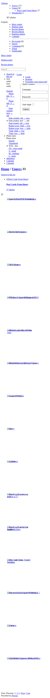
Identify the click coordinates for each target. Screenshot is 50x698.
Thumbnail (13, 143)
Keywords (16, 41)
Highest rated (17, 27)
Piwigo (15, 696)
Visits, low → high (17, 133)
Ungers (15, 8)
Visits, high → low (17, 131)
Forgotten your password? (36, 82)
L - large (12, 156)
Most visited (17, 24)
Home (5, 169)
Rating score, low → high (19, 128)
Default (9, 91)
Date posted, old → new (19, 123)
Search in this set (8, 175)
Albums (4, 3)
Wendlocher (17, 13)
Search (14, 44)
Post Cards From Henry (27, 10)
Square (12, 141)
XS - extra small (15, 148)
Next (23, 693)
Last (28, 693)
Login (19, 74)
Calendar (15, 36)
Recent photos (18, 29)
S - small (12, 151)
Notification (17, 51)
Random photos (18, 34)
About (14, 48)
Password (26, 97)
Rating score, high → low (19, 126)
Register (28, 79)
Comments (16, 46)
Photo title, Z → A (10, 103)
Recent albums (18, 32)
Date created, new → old (9, 112)
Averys (15, 6)
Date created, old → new (19, 118)
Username (26, 89)
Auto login (27, 104)
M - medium (14, 153)
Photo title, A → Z (10, 96)
